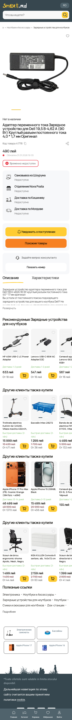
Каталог (24, 717)
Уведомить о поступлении (38, 232)
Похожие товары (36, 243)
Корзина (35, 717)
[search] (65, 15)
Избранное (48, 717)
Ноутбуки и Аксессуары (18, 27)
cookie (21, 699)
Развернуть (9, 308)
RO (64, 5)
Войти (59, 717)
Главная (13, 717)
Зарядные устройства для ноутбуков (51, 27)
